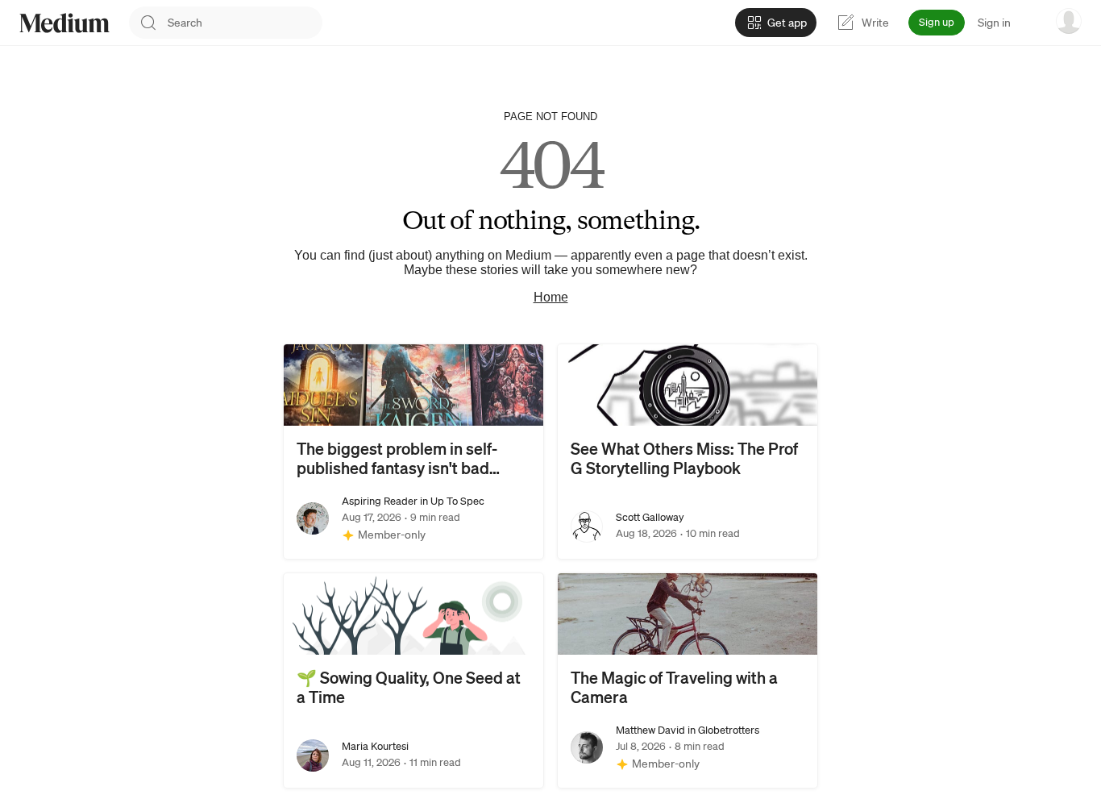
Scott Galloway (650, 517)
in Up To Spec (451, 501)
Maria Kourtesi (375, 746)
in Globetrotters (722, 730)
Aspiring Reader (380, 501)
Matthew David (650, 730)
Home (551, 297)
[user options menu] (1069, 21)
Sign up (936, 22)
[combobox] (245, 22)
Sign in (994, 22)
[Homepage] (64, 23)
